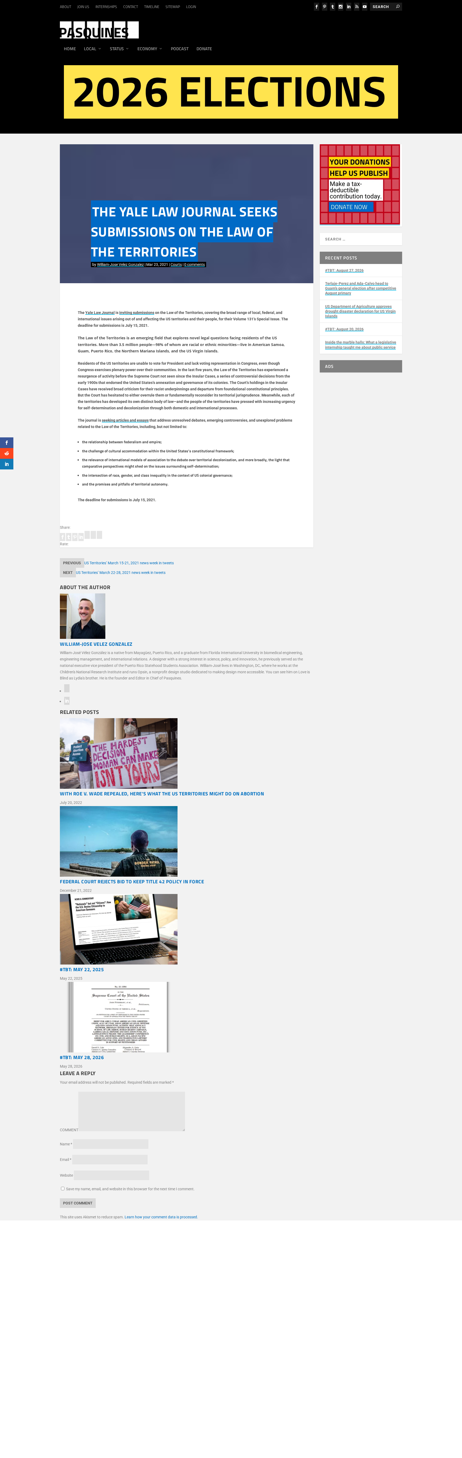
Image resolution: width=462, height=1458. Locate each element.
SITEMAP (172, 6)
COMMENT (69, 1130)
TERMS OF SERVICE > (133, 1292)
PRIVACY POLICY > (168, 1292)
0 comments (194, 264)
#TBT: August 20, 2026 (344, 329)
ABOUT (65, 6)
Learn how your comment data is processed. (161, 1217)
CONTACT (130, 6)
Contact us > (97, 1354)
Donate (204, 49)
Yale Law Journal (100, 312)
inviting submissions (136, 312)
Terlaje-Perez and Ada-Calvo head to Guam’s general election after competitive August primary (360, 288)
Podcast (179, 49)
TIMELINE (151, 6)
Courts (176, 264)
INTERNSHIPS (106, 6)
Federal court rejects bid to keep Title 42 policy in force (132, 881)
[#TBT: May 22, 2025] (186, 930)
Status (117, 49)
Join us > (94, 1342)
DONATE (94, 1336)
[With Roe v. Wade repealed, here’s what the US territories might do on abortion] (186, 754)
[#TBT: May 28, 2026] (186, 1018)
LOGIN (191, 6)
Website (66, 1175)
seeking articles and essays (125, 420)
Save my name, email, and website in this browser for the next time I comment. (130, 1189)
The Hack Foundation (161, 1320)
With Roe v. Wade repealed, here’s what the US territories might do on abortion (162, 793)
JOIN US (83, 6)
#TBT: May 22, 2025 (82, 969)
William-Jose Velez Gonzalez (120, 264)
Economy (147, 49)
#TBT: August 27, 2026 (344, 270)
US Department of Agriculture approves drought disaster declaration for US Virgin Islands (360, 311)
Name (66, 1144)
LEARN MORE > (99, 1292)
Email (65, 1159)
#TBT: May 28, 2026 (82, 1057)
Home (70, 49)
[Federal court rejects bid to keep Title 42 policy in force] (186, 842)
